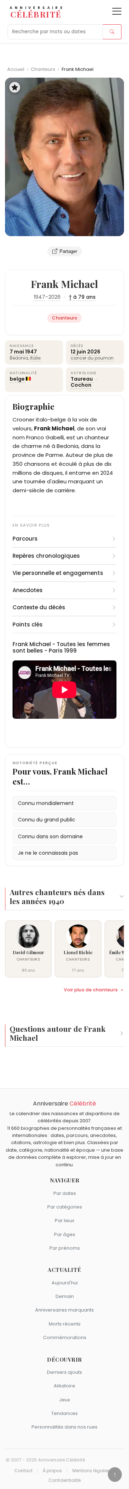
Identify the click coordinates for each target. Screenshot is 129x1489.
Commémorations (64, 1337)
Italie (35, 358)
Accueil (15, 69)
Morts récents (65, 1324)
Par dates (64, 1193)
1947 (39, 297)
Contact (23, 1470)
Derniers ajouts (64, 1372)
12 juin (78, 351)
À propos (52, 1470)
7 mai (17, 351)
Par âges (64, 1234)
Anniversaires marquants (64, 1310)
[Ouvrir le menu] (116, 11)
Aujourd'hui (65, 1283)
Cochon (81, 385)
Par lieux (64, 1220)
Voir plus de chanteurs (91, 990)
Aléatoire (64, 1386)
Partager (68, 251)
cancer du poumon (92, 358)
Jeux (64, 1400)
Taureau (82, 378)
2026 (54, 297)
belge (17, 378)
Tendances (64, 1413)
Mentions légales (90, 1470)
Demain (65, 1296)
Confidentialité (64, 1480)
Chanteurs (43, 69)
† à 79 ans (82, 297)
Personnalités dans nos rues (64, 1427)
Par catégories (64, 1207)
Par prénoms (64, 1248)
